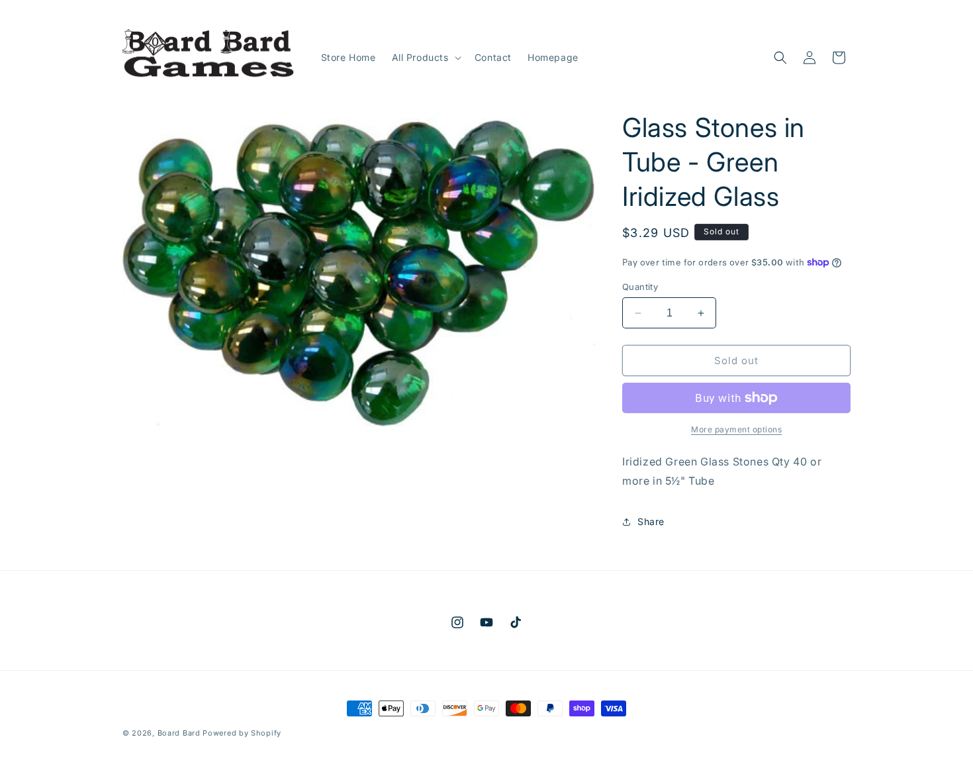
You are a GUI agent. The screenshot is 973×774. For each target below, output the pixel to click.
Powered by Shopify (242, 733)
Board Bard (179, 733)
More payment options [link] (736, 429)
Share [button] (651, 521)
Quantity (640, 286)
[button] (425, 58)
